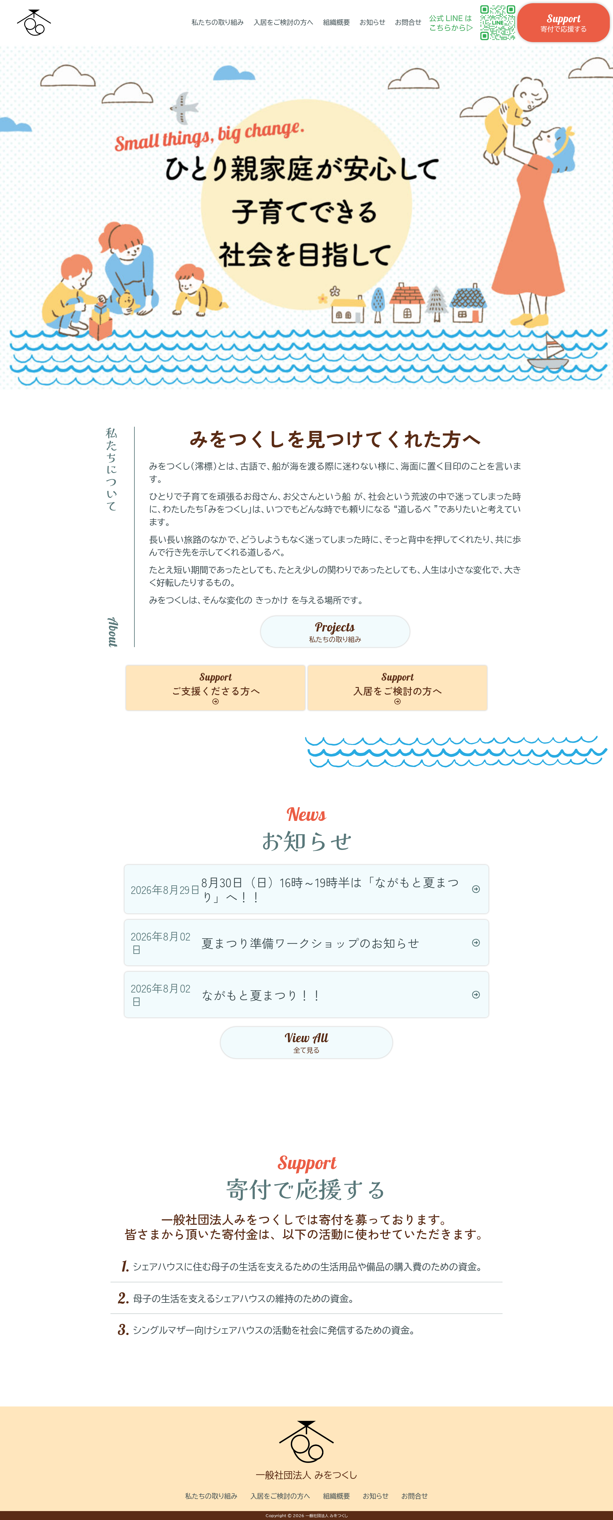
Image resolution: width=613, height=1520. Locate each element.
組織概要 (336, 22)
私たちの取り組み (218, 22)
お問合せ (408, 22)
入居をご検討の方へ (284, 22)
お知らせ (372, 22)
